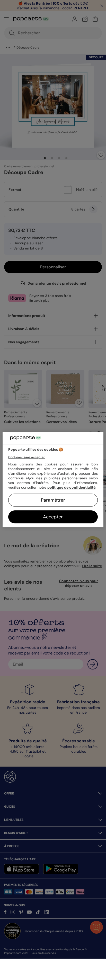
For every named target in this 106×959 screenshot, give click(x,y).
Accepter (53, 517)
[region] (53, 479)
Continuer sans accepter (26, 457)
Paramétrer (53, 500)
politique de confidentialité (71, 487)
